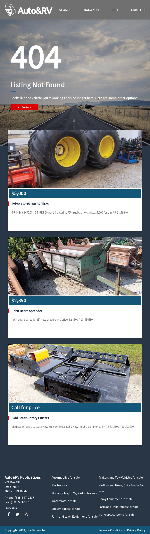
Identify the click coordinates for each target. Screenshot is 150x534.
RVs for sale (59, 485)
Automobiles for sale (66, 477)
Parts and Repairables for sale (118, 507)
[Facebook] (9, 514)
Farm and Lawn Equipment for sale (75, 516)
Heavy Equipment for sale (115, 499)
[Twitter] (17, 514)
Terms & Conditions (111, 530)
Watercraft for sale (64, 501)
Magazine (92, 10)
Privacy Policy (136, 530)
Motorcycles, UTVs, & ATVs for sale (74, 493)
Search (65, 10)
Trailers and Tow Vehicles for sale (120, 477)
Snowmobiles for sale (66, 509)
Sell (115, 10)
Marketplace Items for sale (116, 514)
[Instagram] (26, 514)
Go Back (26, 107)
